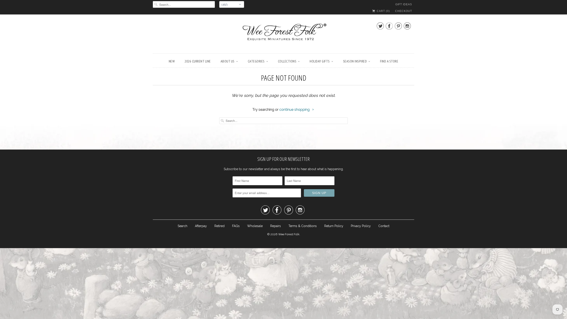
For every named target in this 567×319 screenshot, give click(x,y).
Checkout (403, 11)
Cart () (383, 11)
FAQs (236, 226)
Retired (219, 226)
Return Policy (333, 226)
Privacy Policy (361, 226)
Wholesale (255, 226)
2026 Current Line (197, 61)
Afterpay (201, 226)
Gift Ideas (403, 4)
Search (182, 226)
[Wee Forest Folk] (283, 35)
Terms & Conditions (302, 226)
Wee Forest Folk (288, 234)
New (172, 61)
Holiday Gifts (320, 61)
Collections (287, 61)
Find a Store (389, 61)
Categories (256, 61)
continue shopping (295, 109)
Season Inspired (355, 61)
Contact (383, 226)
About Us (228, 61)
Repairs (275, 226)
